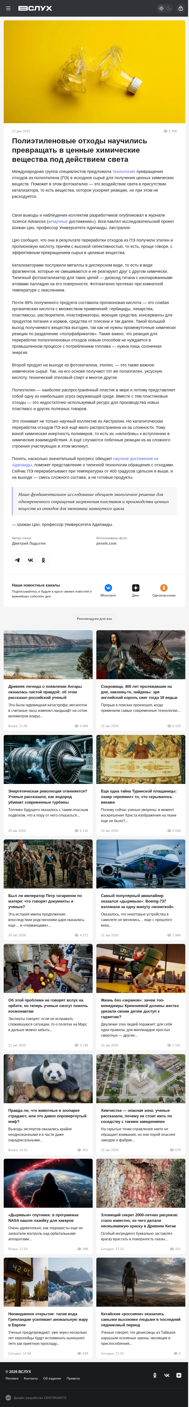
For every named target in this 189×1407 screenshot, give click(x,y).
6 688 (84, 726)
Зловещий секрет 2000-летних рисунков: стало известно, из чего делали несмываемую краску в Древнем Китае (139, 1220)
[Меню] (8, 8)
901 (85, 1150)
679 (178, 1150)
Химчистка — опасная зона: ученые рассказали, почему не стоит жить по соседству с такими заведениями (136, 1116)
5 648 (176, 831)
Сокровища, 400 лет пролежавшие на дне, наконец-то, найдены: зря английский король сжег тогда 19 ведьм (139, 692)
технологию (123, 171)
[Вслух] (35, 8)
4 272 (84, 935)
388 (85, 1249)
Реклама (12, 1378)
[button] (17, 560)
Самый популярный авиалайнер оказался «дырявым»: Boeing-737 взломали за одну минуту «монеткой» (137, 901)
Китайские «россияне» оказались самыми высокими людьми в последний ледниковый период (140, 1319)
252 (178, 1249)
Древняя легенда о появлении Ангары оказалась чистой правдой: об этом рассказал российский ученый (45, 692)
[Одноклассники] (154, 1375)
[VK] (166, 1375)
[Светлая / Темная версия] (165, 8)
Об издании (52, 1378)
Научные (59, 221)
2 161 (176, 1045)
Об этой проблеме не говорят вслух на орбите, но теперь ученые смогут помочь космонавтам (48, 1006)
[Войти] (180, 8)
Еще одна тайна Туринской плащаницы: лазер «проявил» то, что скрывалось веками (139, 797)
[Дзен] (178, 1375)
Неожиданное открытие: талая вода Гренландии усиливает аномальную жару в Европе (48, 1319)
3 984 (176, 935)
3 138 (84, 1045)
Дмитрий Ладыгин (29, 543)
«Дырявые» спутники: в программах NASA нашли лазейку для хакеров (43, 1218)
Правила (73, 1378)
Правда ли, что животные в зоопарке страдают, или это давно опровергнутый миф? (47, 1116)
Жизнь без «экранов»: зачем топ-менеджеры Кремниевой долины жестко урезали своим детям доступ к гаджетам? (140, 1008)
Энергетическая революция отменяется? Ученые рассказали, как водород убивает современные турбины (47, 797)
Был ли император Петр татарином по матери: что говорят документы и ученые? (45, 901)
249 (85, 1353)
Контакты (31, 1378)
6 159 (176, 726)
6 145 (84, 831)
